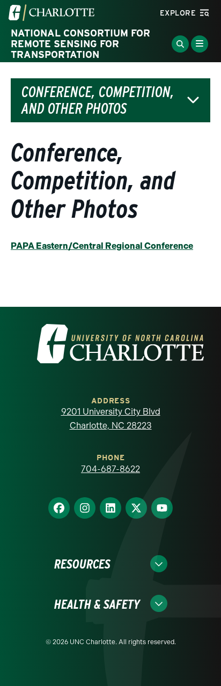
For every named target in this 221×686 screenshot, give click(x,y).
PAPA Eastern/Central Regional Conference (102, 246)
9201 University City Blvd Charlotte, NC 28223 (110, 419)
